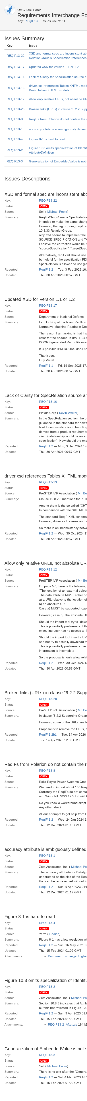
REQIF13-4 (15, 139)
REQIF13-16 (16, 77)
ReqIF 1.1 (46, 365)
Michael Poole (57, 211)
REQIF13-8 (15, 119)
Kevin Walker (68, 413)
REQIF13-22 (16, 55)
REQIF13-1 (15, 129)
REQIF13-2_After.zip (62, 1024)
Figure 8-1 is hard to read (47, 139)
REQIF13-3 (15, 161)
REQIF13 (31, 21)
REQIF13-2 (15, 150)
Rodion (54, 934)
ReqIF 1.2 (46, 269)
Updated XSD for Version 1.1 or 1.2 (54, 67)
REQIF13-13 (16, 88)
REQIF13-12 (16, 99)
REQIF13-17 (16, 67)
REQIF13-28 (16, 109)
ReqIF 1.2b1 (48, 734)
